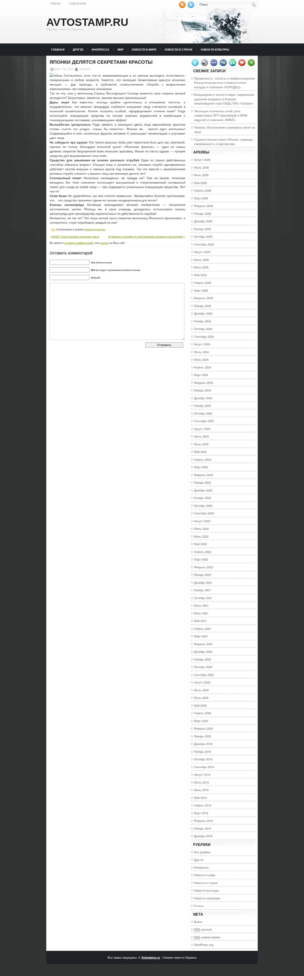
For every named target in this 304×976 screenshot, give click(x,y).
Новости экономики (207, 898)
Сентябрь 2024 (204, 336)
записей (203, 929)
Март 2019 (201, 813)
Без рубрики (202, 852)
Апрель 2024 (202, 367)
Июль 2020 (201, 690)
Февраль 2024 (203, 383)
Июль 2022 (201, 528)
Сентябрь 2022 (204, 513)
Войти (198, 922)
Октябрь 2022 (203, 505)
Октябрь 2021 (203, 598)
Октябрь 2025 (203, 236)
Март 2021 (201, 636)
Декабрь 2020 (203, 651)
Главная (55, 3)
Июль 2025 (201, 260)
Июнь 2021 (201, 613)
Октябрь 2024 (203, 329)
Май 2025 (200, 275)
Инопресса (100, 49)
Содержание (77, 3)
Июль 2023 (201, 436)
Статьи (198, 906)
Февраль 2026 (203, 206)
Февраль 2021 (203, 644)
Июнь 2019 (201, 790)
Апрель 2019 (202, 805)
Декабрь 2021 (203, 582)
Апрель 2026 (202, 190)
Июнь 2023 (201, 444)
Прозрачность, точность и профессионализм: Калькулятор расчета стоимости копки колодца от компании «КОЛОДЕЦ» (224, 82)
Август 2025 (202, 252)
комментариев (207, 937)
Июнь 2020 (201, 698)
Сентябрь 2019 (204, 767)
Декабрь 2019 (203, 744)
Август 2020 (202, 682)
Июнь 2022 (201, 536)
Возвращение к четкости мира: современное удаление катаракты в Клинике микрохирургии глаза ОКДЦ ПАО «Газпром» (224, 98)
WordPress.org (203, 945)
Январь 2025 (202, 306)
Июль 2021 (201, 605)
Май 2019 (200, 798)
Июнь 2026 (201, 175)
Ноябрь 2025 (202, 229)
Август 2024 (202, 344)
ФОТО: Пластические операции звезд (75, 236)
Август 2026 (202, 160)
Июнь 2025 (201, 267)
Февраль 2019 (203, 820)
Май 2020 (200, 705)
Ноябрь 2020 (202, 659)
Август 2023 (202, 429)
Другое (78, 49)
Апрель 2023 (202, 459)
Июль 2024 (201, 352)
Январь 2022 (202, 575)
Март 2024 (201, 375)
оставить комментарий (78, 243)
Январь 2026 (202, 213)
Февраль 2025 (203, 298)
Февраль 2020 (203, 728)
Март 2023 (201, 467)
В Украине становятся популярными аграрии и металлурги (145, 236)
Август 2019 (202, 774)
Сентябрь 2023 (204, 421)
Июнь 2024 (201, 359)
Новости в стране (179, 49)
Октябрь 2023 (203, 413)
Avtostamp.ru (87, 22)
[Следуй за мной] (191, 7)
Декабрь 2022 (203, 490)
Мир (121, 49)
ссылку (104, 243)
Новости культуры (215, 49)
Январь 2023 (202, 482)
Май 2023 (200, 452)
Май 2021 (200, 621)
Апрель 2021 (202, 628)
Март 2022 (201, 559)
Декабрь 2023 (203, 398)
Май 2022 (200, 544)
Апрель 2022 (202, 552)
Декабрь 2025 (203, 221)
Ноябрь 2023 (202, 405)
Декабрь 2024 (203, 313)
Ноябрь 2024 (202, 321)
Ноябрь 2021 (202, 590)
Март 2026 (201, 198)
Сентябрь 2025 (204, 244)
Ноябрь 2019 (202, 751)
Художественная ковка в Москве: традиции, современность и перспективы (223, 141)
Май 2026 (200, 183)
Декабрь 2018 (203, 836)
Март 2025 (201, 290)
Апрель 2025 (202, 282)
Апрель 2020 (202, 713)
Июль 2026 (201, 167)
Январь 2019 (202, 828)
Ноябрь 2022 (202, 498)
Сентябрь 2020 (204, 675)
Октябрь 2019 (203, 759)
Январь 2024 (202, 390)
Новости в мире (144, 49)
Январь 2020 (202, 736)
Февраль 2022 (203, 567)
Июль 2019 (201, 782)
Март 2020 (201, 721)
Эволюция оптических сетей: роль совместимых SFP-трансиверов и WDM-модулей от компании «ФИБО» (221, 115)
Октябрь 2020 (203, 667)
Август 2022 (202, 521)
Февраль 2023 (203, 475)
